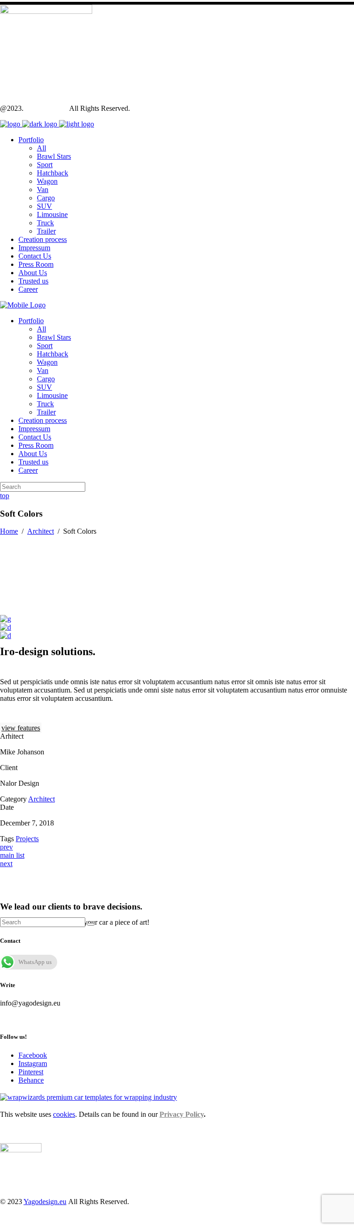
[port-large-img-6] (5, 635)
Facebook (32, 1055)
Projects (27, 839)
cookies (64, 1114)
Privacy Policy (181, 1114)
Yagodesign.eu (46, 108)
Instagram (32, 1063)
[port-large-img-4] (5, 619)
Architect (40, 531)
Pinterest (30, 1072)
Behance (31, 1080)
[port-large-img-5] (5, 627)
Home (9, 531)
